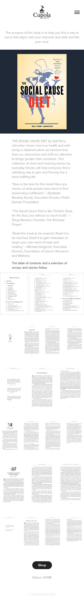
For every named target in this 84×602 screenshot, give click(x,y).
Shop (42, 565)
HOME (47, 577)
